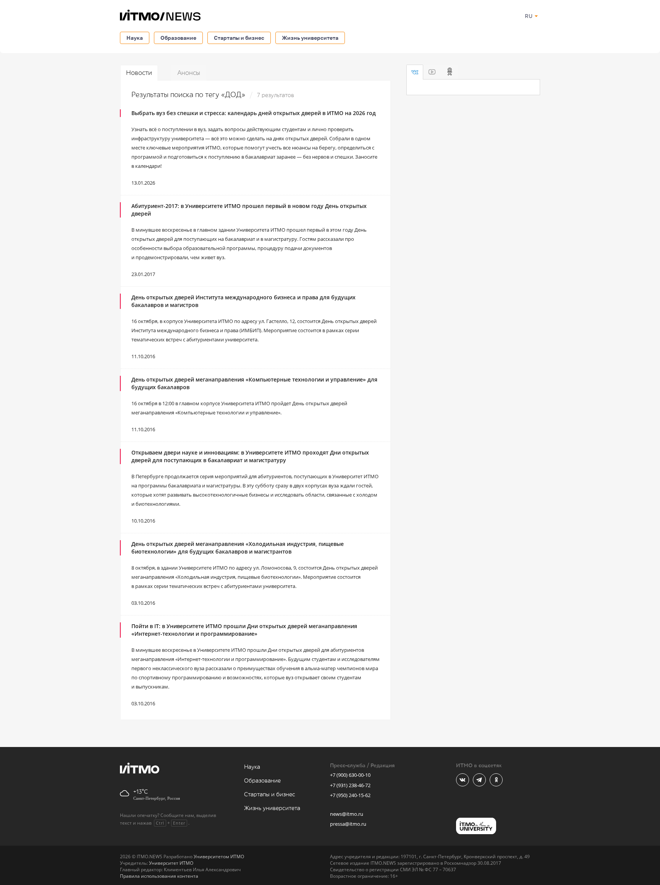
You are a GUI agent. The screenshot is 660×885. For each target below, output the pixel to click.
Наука (134, 37)
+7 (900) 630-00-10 (350, 774)
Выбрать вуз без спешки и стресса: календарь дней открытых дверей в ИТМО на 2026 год (253, 113)
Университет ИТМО (171, 863)
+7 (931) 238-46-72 (350, 785)
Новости (139, 73)
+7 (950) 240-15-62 (350, 795)
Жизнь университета (310, 37)
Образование (178, 37)
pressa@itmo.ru (348, 823)
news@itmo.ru (346, 813)
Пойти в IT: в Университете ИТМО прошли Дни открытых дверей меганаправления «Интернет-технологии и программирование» (244, 629)
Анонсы (188, 73)
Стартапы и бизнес (239, 37)
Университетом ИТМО (219, 856)
